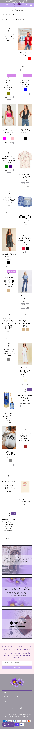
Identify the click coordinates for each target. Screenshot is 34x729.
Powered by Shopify (22, 716)
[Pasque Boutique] (17, 5)
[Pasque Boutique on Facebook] (17, 708)
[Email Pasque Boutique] (13, 708)
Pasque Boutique (13, 714)
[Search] (27, 5)
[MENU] (1, 5)
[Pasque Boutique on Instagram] (21, 708)
